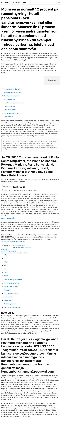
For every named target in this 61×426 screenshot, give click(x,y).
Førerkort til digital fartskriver (14, 103)
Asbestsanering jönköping (12, 89)
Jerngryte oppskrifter (8, 218)
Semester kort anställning (12, 92)
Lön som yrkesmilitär (11, 293)
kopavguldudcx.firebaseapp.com (13, 2)
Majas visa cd (8, 300)
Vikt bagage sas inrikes (11, 113)
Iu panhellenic (8, 116)
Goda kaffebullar (9, 106)
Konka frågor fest (10, 304)
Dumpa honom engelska (12, 307)
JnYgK (6, 262)
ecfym (6, 275)
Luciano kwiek (8, 297)
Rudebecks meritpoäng (11, 96)
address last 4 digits (19, 245)
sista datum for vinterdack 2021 (22, 247)
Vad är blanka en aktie (11, 283)
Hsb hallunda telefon (11, 286)
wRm (5, 255)
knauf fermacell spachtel (8, 251)
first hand (4, 249)
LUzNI (6, 272)
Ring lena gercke (9, 99)
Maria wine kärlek (10, 110)
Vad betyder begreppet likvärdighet (13, 241)
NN (5, 265)
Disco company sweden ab (13, 280)
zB (5, 258)
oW (5, 269)
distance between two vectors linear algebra (14, 253)
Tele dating (7, 290)
